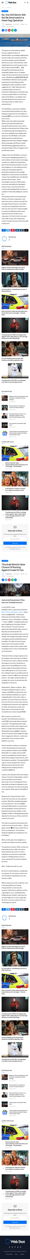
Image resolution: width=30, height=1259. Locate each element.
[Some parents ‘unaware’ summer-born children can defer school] (15, 478)
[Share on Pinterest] (9, 30)
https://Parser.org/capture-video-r (12, 612)
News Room (9, 24)
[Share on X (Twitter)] (6, 30)
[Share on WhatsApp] (12, 30)
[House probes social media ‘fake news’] (5, 425)
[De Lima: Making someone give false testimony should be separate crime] (15, 348)
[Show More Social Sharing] (18, 30)
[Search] (27, 2)
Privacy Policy (12, 549)
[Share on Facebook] (3, 30)
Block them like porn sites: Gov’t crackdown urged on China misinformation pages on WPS (17, 415)
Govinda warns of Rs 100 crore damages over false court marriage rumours (14, 381)
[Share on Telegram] (15, 30)
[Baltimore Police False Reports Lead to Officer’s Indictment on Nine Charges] (15, 257)
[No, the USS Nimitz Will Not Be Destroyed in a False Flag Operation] (15, 40)
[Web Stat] (10, 2)
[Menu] (3, 2)
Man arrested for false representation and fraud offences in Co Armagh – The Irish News (14, 313)
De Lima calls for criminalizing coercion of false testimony (14, 290)
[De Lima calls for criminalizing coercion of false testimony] (15, 279)
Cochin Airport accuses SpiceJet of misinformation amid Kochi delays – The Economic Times (18, 433)
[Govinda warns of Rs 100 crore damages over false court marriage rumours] (15, 370)
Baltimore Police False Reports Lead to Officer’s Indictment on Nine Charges (13, 268)
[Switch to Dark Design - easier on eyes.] (25, 2)
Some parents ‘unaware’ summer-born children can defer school (15, 489)
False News (5, 11)
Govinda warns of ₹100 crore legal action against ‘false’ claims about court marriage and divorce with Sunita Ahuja (14, 336)
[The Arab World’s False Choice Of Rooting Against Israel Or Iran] (15, 589)
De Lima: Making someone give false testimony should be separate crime (12, 359)
